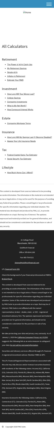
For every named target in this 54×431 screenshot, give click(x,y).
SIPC (43, 355)
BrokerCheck (7, 279)
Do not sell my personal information (24, 345)
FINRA (37, 355)
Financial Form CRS (12, 269)
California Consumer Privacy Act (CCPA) (32, 337)
